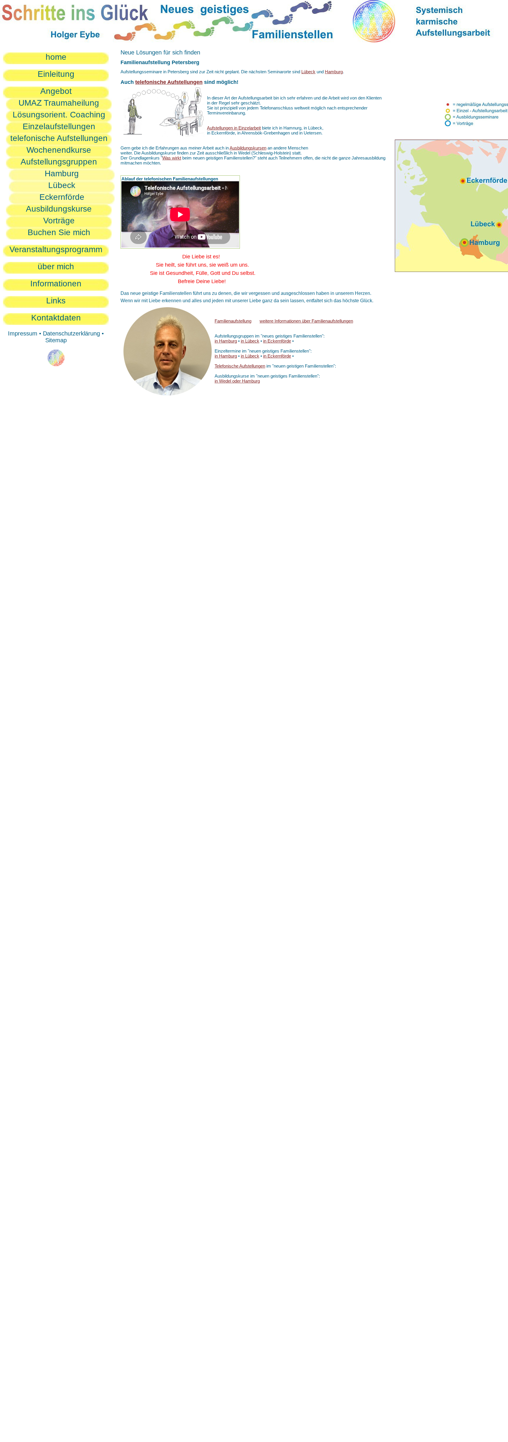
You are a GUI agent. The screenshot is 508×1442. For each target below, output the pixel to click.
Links (56, 300)
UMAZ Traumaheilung (59, 102)
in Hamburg (226, 340)
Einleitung (56, 74)
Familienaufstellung (233, 320)
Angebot (56, 91)
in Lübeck (250, 340)
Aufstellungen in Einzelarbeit (234, 127)
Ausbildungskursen (248, 147)
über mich (56, 266)
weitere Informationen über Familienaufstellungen (306, 320)
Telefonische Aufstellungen (240, 365)
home (56, 57)
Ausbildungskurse (59, 208)
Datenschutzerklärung (71, 333)
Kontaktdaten (56, 317)
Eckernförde (61, 197)
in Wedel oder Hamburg (237, 380)
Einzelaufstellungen (59, 126)
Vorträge (59, 220)
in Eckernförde (277, 340)
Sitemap (56, 340)
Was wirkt (171, 157)
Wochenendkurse (58, 149)
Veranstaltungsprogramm (55, 249)
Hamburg (62, 173)
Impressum (22, 333)
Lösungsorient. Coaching (59, 114)
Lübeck (61, 185)
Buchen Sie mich (59, 232)
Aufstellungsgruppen (59, 161)
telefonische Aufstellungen (59, 138)
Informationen (55, 283)
